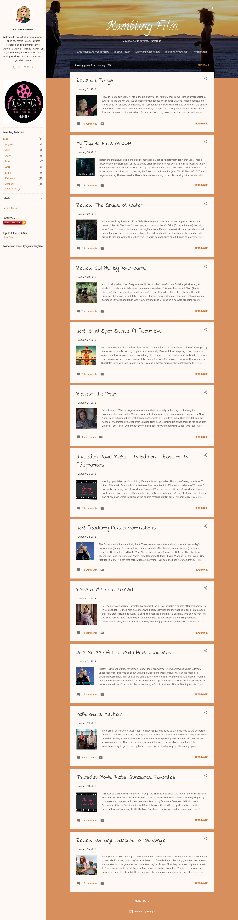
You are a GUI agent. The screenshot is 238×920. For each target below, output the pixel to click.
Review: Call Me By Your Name (111, 268)
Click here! (9, 237)
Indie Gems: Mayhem (99, 715)
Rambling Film (142, 27)
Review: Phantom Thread (104, 590)
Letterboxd (200, 52)
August (9, 144)
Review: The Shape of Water (109, 205)
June (8, 155)
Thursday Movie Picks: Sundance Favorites (125, 777)
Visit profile (23, 67)
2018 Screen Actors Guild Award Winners (123, 653)
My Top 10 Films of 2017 (103, 144)
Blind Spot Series (176, 52)
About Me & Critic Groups (93, 52)
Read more (201, 123)
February (10, 178)
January (9, 184)
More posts (142, 901)
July (7, 150)
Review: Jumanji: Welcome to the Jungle (120, 841)
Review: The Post (96, 394)
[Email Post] (102, 124)
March (8, 172)
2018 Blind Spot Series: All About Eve (119, 331)
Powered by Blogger (144, 911)
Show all (204, 65)
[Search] (212, 9)
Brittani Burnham (23, 29)
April (7, 167)
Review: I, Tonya (94, 81)
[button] (206, 79)
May (7, 161)
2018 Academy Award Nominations (116, 528)
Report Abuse (10, 208)
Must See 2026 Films (148, 52)
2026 (5, 138)
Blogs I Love (122, 52)
